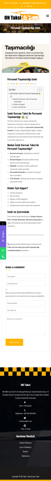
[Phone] (3, 257)
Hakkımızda (25, 456)
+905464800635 (26, 3)
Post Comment (14, 342)
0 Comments (33, 84)
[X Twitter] (25, 6)
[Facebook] (22, 6)
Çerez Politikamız (25, 447)
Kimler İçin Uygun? (19, 104)
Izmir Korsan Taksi (22, 84)
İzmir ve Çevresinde (20, 107)
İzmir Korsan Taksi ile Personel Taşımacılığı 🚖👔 (25, 94)
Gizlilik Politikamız (26, 443)
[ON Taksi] (20, 16)
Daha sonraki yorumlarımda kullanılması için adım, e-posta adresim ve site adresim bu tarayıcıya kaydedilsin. (25, 294)
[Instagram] (28, 6)
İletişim (25, 451)
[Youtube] (31, 6)
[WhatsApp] (3, 250)
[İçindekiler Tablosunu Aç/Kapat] (38, 90)
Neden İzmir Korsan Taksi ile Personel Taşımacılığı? (25, 100)
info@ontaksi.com (40, 3)
